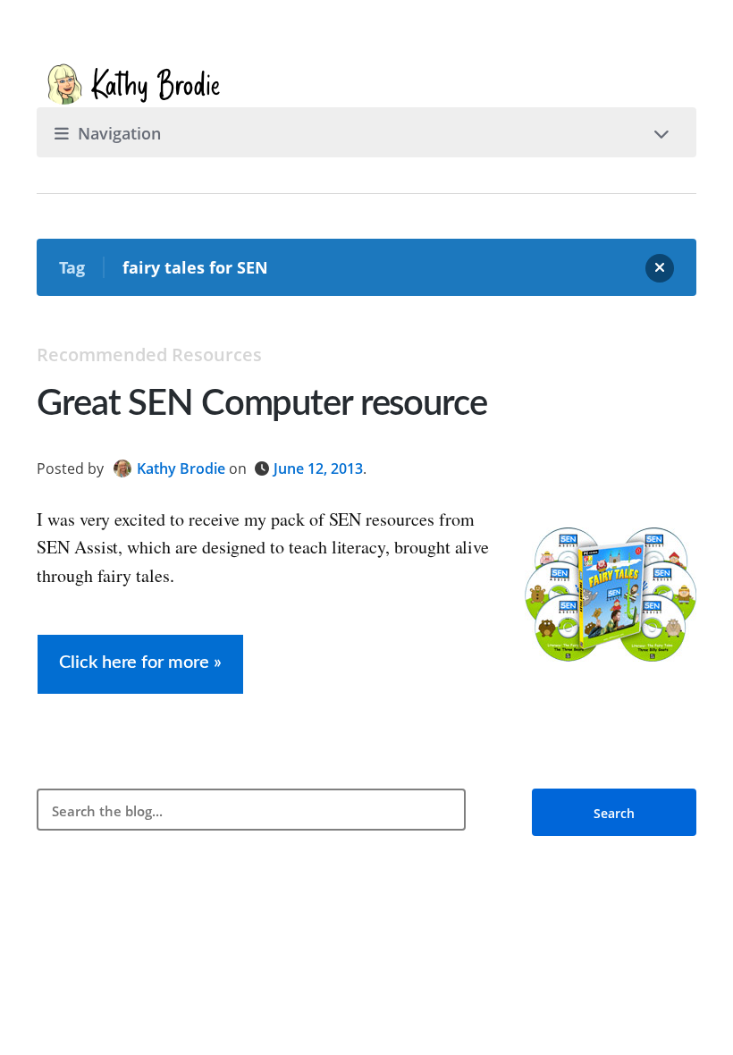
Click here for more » (140, 662)
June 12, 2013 (318, 468)
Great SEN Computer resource (262, 404)
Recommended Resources (149, 354)
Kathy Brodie (181, 468)
